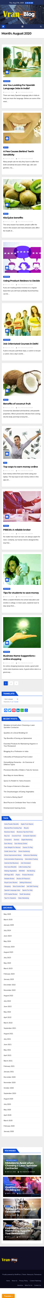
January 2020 (9, 1131)
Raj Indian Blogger (25, 92)
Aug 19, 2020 (9, 470)
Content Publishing (35, 1281)
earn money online (21, 843)
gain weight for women (12, 847)
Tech (5, 462)
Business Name (9, 832)
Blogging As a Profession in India (16, 751)
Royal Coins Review (10, 882)
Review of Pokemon (23, 878)
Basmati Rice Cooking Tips (13, 828)
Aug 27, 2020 (9, 221)
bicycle (26, 828)
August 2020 (8, 1099)
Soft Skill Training (32, 886)
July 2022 (7, 1001)
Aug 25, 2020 (9, 347)
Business (8, 1225)
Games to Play (28, 847)
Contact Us (37, 1285)
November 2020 (10, 1082)
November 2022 (10, 990)
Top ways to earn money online (20, 466)
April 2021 (7, 1055)
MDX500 (22, 871)
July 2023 (7, 957)
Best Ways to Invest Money (14, 775)
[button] (41, 26)
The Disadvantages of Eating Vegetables (19, 792)
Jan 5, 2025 (11, 1237)
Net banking (31, 871)
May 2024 (7, 941)
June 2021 (8, 1044)
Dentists (16, 839)
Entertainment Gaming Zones (14, 808)
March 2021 (8, 1061)
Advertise (20, 1285)
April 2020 (7, 1115)
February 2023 (9, 974)
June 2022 (8, 1006)
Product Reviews (27, 874)
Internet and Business (11, 863)
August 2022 (8, 996)
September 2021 (10, 1028)
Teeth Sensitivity (25, 894)
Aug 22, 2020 (9, 407)
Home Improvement (11, 1160)
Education (7, 81)
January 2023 (9, 979)
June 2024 (8, 936)
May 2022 (7, 1012)
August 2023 (8, 952)
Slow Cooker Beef (18, 886)
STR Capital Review (10, 894)
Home (8, 1281)
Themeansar (37, 1274)
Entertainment (10, 1184)
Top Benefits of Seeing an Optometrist (18, 738)
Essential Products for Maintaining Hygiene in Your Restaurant (19, 1231)
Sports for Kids (27, 890)
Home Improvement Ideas (12, 855)
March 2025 (8, 919)
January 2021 (9, 1072)
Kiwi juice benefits (13, 217)
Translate (16, 701)
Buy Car (7, 836)
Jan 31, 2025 (11, 1215)
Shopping (6, 276)
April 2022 (7, 1017)
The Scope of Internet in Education (16, 786)
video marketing (23, 898)
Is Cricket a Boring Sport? (13, 797)
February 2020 (9, 1126)
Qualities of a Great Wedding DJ (16, 733)
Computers (8, 839)
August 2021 (8, 1034)
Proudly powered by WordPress (11, 1274)
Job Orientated (25, 863)
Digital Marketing (26, 839)
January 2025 (9, 925)
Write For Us (28, 1285)
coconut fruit (16, 836)
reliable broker (9, 878)
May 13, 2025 (11, 1172)
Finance (6, 525)
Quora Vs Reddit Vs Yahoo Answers (17, 781)
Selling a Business (25, 882)
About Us (14, 1281)
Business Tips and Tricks (25, 832)
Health (6, 147)
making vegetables (10, 871)
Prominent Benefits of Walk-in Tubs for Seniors (21, 770)
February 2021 (9, 1066)
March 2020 (8, 1120)
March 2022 (8, 1023)
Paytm (18, 874)
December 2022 (10, 985)
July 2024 (7, 930)
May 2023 (7, 963)
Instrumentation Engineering (13, 859)
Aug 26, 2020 (9, 284)
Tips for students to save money (21, 592)
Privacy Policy (23, 1281)
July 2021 (7, 1039)
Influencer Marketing (30, 855)
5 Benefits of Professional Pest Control (18, 757)
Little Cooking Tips (25, 867)
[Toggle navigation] (22, 26)
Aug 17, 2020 (9, 533)
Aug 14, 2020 (9, 596)
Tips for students (10, 898)
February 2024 (9, 947)
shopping (7, 886)
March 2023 (8, 968)
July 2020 (7, 1104)
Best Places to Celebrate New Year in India (20, 802)
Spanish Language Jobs (12, 890)
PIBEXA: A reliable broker (17, 529)
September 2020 (10, 1093)
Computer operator (29, 836)
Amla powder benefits (11, 824)
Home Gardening (24, 851)
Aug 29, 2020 (9, 92)
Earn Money (8, 843)
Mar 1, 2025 (11, 1193)
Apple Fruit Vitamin (27, 824)
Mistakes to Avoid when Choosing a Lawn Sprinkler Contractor (21, 1165)
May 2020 (7, 1110)
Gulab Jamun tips (10, 851)
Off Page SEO (9, 874)
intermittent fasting (31, 859)
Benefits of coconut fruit (17, 403)
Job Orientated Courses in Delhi (20, 343)
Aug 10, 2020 (9, 663)
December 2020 (10, 1077)
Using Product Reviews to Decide (21, 280)
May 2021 (7, 1050)
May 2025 (7, 914)
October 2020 (9, 1088)
